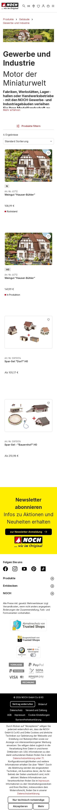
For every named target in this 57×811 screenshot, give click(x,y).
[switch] (33, 655)
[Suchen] (23, 6)
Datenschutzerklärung (28, 793)
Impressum (20, 715)
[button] (11, 109)
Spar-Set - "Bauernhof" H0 (21, 444)
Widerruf (42, 704)
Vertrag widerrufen (22, 704)
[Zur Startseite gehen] (10, 6)
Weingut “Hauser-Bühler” (20, 194)
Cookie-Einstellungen (39, 715)
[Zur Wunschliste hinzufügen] (48, 152)
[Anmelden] (43, 6)
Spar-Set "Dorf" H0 (16, 361)
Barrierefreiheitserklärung (28, 719)
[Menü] (53, 6)
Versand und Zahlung (36, 710)
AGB (9, 715)
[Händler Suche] (33, 6)
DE (28, 6)
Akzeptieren (20, 806)
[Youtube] (24, 569)
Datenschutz (16, 710)
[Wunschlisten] (38, 6)
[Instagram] (14, 569)
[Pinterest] (33, 569)
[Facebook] (5, 569)
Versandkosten (10, 606)
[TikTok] (43, 569)
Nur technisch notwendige (28, 799)
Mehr (41, 806)
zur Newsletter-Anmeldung (26, 531)
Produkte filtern (30, 126)
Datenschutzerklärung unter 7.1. (28, 758)
